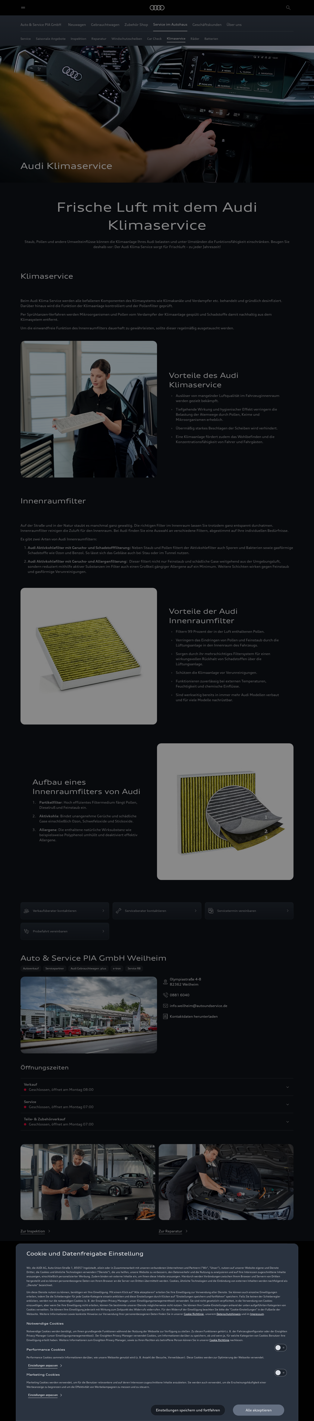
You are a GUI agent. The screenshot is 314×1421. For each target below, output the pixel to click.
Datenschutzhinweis (229, 1314)
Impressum (257, 1314)
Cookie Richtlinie (194, 1314)
